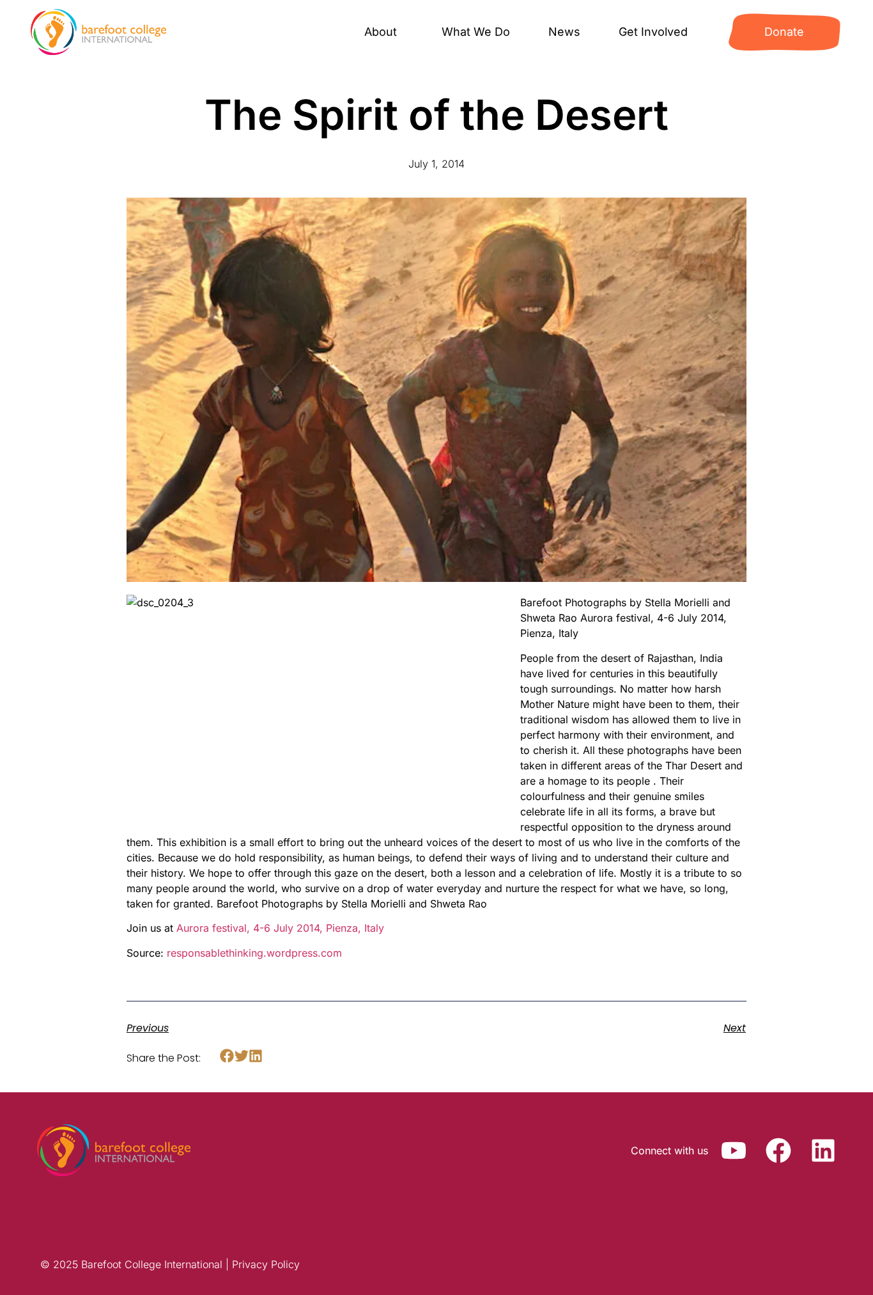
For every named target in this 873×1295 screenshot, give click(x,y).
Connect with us (669, 1150)
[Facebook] (778, 1150)
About (380, 31)
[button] (227, 1056)
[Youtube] (733, 1150)
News (564, 31)
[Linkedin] (823, 1150)
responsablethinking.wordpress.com (254, 952)
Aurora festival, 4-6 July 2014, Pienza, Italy (280, 928)
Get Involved (653, 31)
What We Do (476, 31)
